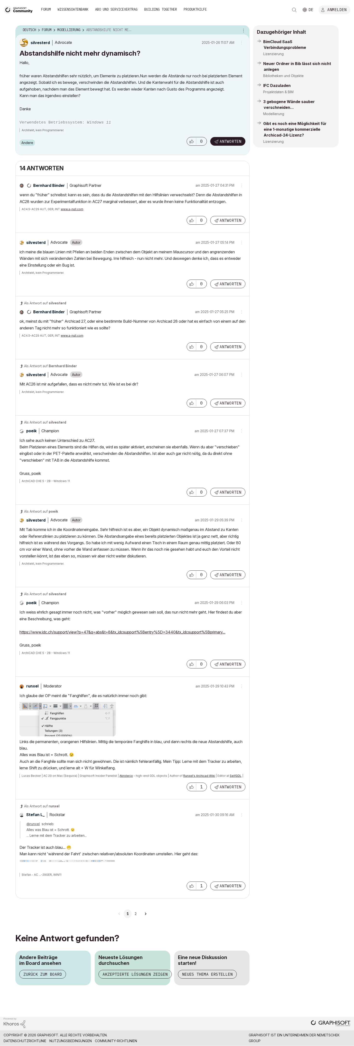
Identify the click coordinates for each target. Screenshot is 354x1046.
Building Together (160, 9)
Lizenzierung (273, 54)
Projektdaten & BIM (278, 92)
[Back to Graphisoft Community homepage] (20, 9)
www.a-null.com (72, 209)
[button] (191, 141)
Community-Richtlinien (116, 1041)
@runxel (33, 824)
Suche (294, 9)
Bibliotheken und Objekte (283, 76)
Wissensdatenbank (73, 9)
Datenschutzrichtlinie (25, 1041)
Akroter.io (126, 776)
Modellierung (273, 114)
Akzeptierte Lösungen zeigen (135, 974)
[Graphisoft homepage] (330, 1023)
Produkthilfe (195, 9)
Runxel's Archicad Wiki (199, 776)
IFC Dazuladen (277, 85)
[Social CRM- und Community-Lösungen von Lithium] (14, 1022)
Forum (46, 9)
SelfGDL (236, 776)
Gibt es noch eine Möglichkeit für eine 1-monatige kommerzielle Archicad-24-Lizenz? (295, 129)
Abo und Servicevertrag (116, 9)
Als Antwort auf (45, 303)
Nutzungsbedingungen (70, 1041)
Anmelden (337, 9)
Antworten (230, 141)
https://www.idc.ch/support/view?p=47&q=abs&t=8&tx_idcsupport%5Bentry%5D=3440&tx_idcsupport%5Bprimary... (122, 632)
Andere (27, 143)
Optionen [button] (243, 30)
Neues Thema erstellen (207, 974)
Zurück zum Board (42, 974)
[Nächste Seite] (145, 913)
